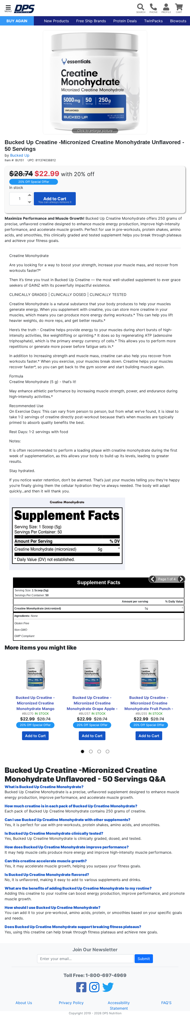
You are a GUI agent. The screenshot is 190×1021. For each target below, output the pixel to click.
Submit (144, 958)
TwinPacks (153, 21)
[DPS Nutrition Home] (24, 9)
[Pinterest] (94, 990)
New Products (56, 21)
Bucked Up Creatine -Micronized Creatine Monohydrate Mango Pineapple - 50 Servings (35, 703)
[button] (8, 8)
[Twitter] (108, 990)
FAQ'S (166, 1002)
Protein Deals (125, 21)
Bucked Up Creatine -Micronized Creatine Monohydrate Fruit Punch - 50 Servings (149, 703)
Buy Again (16, 21)
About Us (24, 1002)
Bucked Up (19, 155)
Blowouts (178, 21)
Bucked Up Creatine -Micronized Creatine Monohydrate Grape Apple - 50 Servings (92, 703)
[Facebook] (81, 990)
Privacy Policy (71, 1002)
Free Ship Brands (91, 21)
